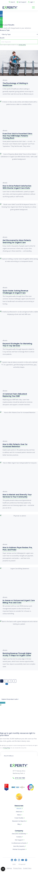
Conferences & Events (19, 843)
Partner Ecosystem (19, 849)
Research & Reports (19, 821)
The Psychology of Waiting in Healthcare (15, 84)
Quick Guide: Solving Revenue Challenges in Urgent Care (15, 292)
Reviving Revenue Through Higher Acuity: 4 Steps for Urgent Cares (17, 654)
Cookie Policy (27, 868)
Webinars (19, 812)
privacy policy (22, 44)
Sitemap (9, 868)
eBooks (19, 808)
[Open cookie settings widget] (3, 869)
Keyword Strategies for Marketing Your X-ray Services (17, 344)
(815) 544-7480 (20, 778)
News (19, 815)
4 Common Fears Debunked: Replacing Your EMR (15, 395)
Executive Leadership (19, 834)
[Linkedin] (12, 860)
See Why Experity (19, 846)
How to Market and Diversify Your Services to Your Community (17, 495)
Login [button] (31, 2)
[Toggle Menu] (33, 7)
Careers (19, 837)
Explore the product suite (10, 699)
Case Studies (19, 818)
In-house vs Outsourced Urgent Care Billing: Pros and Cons (19, 601)
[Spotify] (26, 860)
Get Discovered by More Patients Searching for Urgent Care (17, 241)
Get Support (22, 2)
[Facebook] (15, 860)
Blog (19, 824)
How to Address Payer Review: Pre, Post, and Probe (17, 548)
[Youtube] (22, 860)
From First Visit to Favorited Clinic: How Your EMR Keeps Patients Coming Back (18, 135)
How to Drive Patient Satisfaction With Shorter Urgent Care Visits (17, 187)
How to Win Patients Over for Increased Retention (15, 445)
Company (19, 831)
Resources (19, 806)
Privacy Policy (6, 747)
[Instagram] (19, 860)
